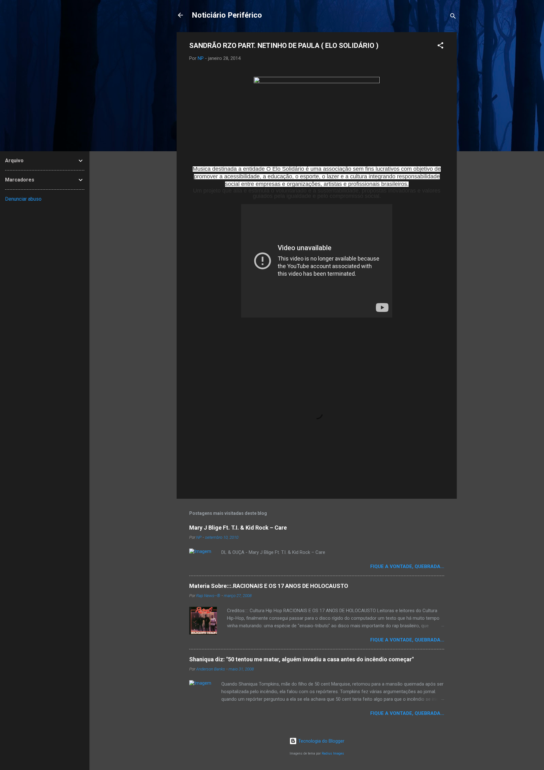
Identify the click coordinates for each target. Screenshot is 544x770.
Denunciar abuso (23, 199)
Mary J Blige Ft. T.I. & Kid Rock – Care (238, 527)
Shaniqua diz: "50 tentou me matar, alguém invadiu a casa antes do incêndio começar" (301, 659)
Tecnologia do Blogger (320, 741)
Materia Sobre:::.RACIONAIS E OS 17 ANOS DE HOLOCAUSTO (268, 586)
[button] (440, 46)
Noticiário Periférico (227, 15)
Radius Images (333, 753)
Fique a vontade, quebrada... (407, 566)
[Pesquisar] (453, 17)
